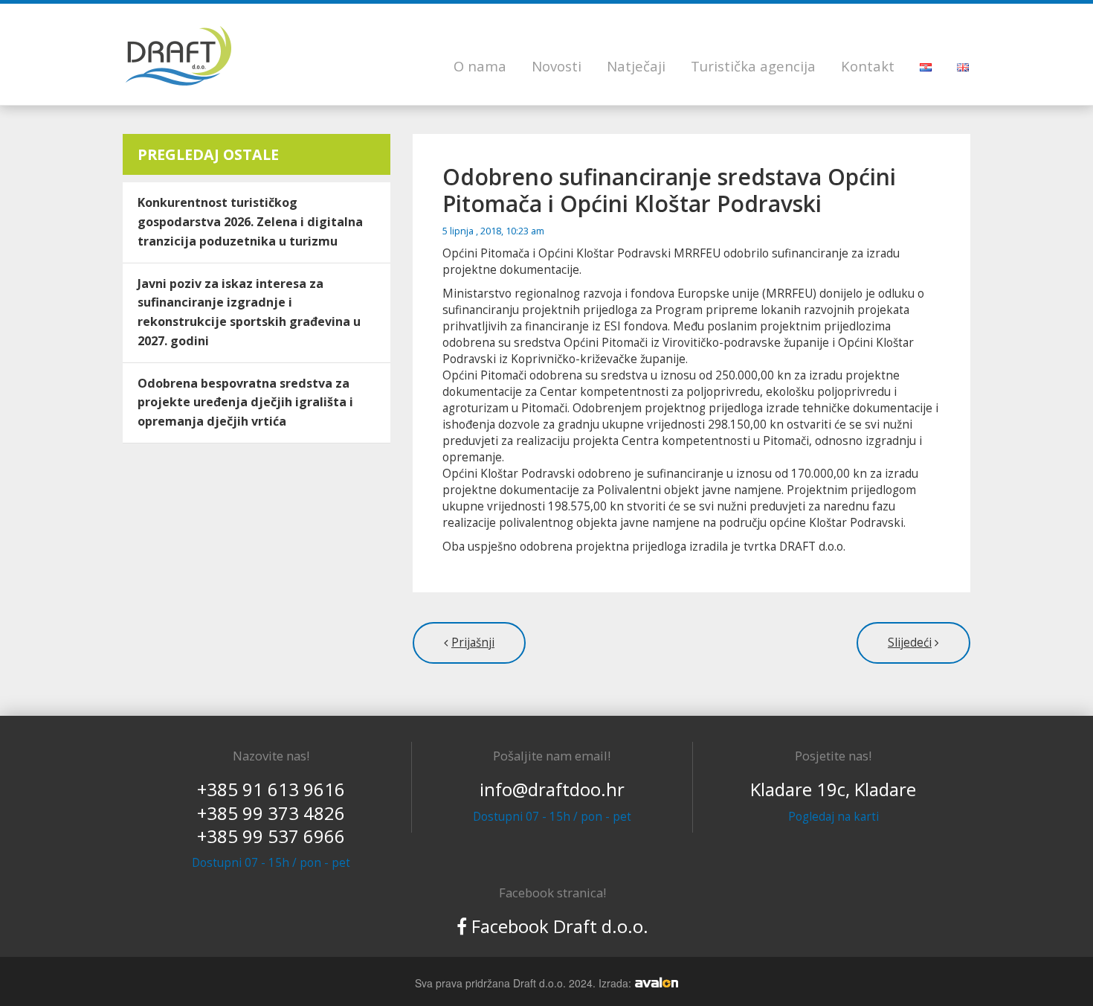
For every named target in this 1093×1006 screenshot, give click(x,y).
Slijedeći (910, 642)
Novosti (556, 66)
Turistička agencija (753, 66)
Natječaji (636, 66)
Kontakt (867, 66)
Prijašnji (472, 642)
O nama (480, 66)
